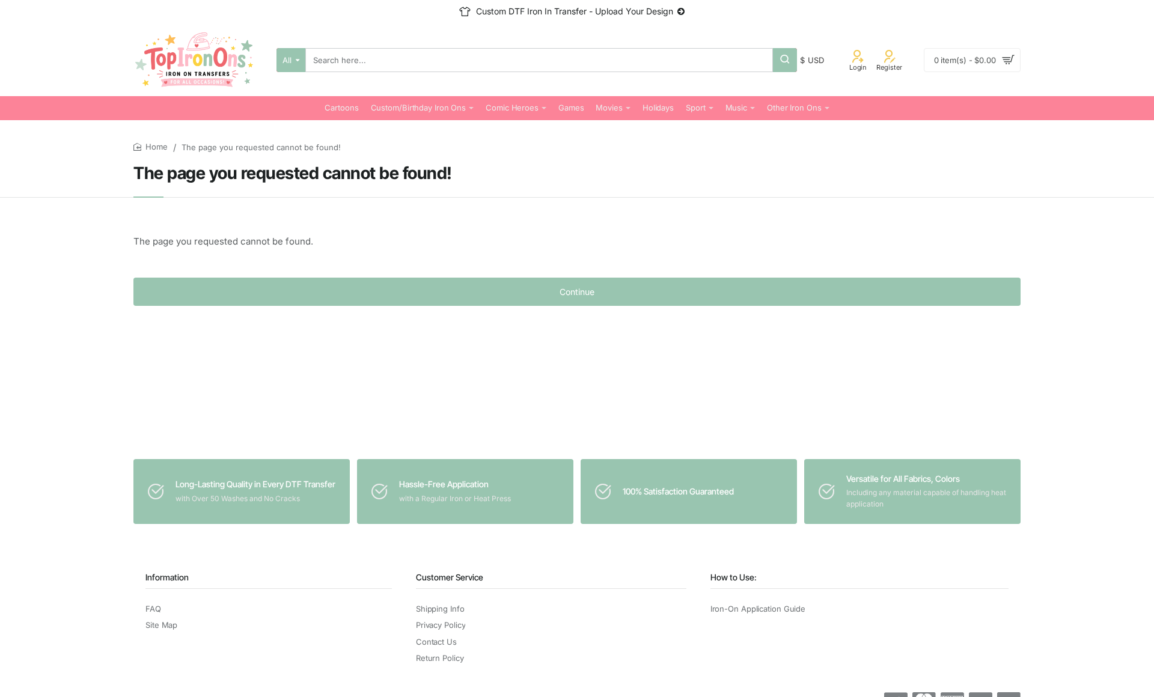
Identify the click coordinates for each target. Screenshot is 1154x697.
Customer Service (449, 577)
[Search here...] (785, 60)
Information (167, 577)
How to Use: (733, 577)
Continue (577, 292)
